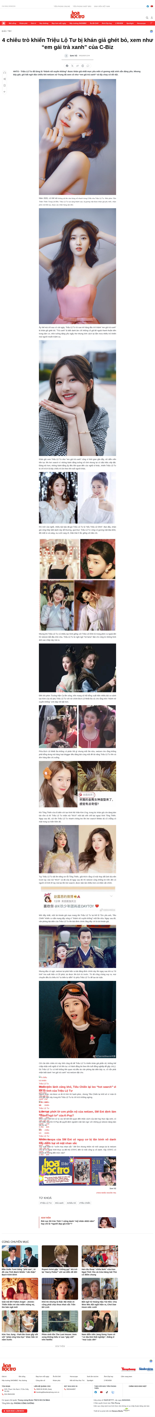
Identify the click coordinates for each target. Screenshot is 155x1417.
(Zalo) (50, 1389)
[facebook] (147, 6)
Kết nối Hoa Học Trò (77, 1380)
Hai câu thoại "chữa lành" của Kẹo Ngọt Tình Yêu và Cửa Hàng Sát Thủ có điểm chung (99, 1272)
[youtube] (151, 6)
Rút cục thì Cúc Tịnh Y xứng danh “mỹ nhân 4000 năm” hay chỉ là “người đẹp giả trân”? (68, 1222)
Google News (151, 31)
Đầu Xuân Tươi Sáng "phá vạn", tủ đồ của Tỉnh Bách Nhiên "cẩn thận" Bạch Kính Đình (19, 1272)
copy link (77, 66)
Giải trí (33, 23)
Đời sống (12, 23)
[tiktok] (108, 1392)
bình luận (88, 66)
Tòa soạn (6, 1386)
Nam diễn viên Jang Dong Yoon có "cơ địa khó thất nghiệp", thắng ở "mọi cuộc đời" (98, 1337)
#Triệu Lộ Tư (46, 1203)
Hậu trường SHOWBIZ (78, 23)
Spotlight (130, 23)
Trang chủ (3, 23)
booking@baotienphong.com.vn (47, 1392)
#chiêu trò (71, 1203)
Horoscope (141, 23)
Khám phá (23, 23)
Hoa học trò (9, 1367)
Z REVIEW (119, 23)
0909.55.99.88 (41, 1389)
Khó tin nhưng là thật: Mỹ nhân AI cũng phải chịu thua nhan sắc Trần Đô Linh (58, 1304)
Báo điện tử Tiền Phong (77, 14)
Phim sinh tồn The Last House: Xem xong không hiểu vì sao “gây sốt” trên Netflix (59, 1337)
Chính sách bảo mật (138, 1386)
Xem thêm (151, 23)
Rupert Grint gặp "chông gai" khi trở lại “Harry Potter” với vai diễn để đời (59, 1270)
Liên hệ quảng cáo (42, 1386)
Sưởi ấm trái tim (92, 1376)
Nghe (4, 72)
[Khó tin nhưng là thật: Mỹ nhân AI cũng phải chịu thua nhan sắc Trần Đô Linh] (60, 1289)
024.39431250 (9, 1394)
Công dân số (40, 1380)
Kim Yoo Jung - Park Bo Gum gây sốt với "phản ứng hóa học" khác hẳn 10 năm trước (20, 1337)
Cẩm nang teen (126, 1376)
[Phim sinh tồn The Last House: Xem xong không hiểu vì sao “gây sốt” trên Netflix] (60, 1321)
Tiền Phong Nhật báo (82, 6)
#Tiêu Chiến (84, 1203)
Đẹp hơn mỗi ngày (59, 23)
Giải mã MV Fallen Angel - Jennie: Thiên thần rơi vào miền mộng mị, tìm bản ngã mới (18, 1304)
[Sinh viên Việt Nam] (146, 1370)
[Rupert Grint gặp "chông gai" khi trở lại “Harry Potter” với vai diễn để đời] (60, 1256)
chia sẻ (67, 66)
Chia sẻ (4, 79)
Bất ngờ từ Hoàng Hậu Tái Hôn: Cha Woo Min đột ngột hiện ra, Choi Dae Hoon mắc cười (99, 1304)
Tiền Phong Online (62, 6)
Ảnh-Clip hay (107, 23)
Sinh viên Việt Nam (102, 6)
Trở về (4, 92)
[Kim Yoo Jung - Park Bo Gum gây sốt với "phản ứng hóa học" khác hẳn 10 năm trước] (20, 1321)
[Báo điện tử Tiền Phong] (128, 1370)
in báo (82, 66)
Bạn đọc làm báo (15, 1411)
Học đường (43, 23)
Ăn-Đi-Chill (94, 23)
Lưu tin (4, 85)
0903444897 (71, 1389)
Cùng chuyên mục (15, 1241)
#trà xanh (59, 1203)
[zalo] (114, 1392)
